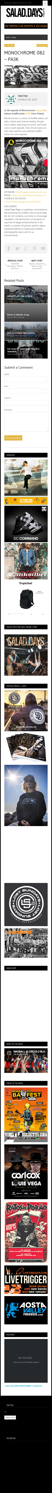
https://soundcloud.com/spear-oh (29, 195)
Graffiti (11, 45)
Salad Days (23, 95)
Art (6, 45)
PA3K (28, 113)
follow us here (10, 1417)
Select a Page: (45, 3)
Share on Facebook (8, 248)
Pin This (34, 248)
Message (8, 410)
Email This (43, 248)
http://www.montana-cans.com (31, 192)
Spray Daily (41, 110)
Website (7, 398)
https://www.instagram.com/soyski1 (22, 201)
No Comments (42, 45)
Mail (6, 386)
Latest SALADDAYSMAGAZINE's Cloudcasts (23, 1386)
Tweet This (17, 248)
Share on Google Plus (26, 248)
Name (7, 374)
